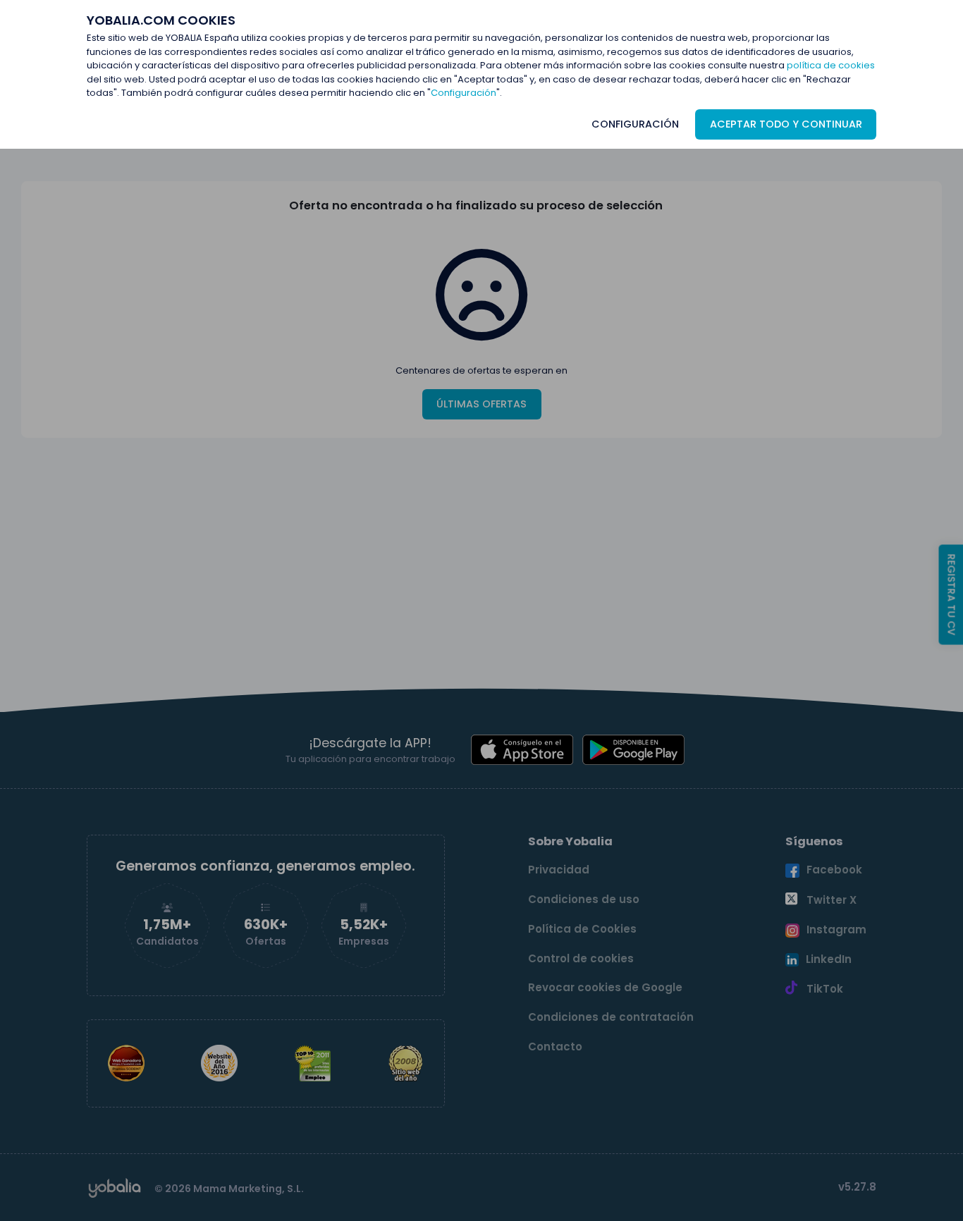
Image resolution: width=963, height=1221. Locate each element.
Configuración (463, 92)
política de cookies (831, 65)
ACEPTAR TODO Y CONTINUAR (786, 124)
